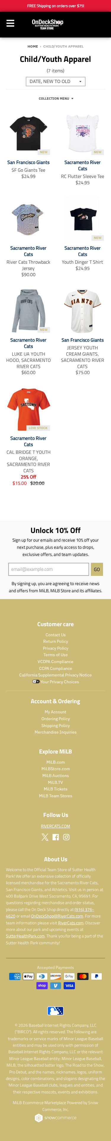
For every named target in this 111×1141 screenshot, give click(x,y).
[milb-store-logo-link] (55, 1016)
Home (33, 46)
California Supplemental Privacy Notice (55, 675)
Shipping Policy (55, 725)
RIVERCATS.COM (55, 826)
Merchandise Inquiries (56, 732)
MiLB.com (55, 762)
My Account (55, 712)
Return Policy (55, 641)
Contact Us (56, 634)
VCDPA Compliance (55, 661)
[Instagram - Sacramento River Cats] (66, 837)
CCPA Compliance (55, 668)
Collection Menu (54, 98)
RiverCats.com (70, 923)
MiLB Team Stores (55, 795)
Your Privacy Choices (59, 681)
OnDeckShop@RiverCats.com (57, 916)
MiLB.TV (55, 782)
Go (97, 569)
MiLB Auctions (55, 775)
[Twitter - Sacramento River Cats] (45, 837)
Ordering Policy (55, 718)
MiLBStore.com (55, 768)
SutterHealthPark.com (25, 936)
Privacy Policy (55, 648)
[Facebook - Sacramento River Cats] (55, 837)
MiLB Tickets (55, 789)
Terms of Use (56, 654)
